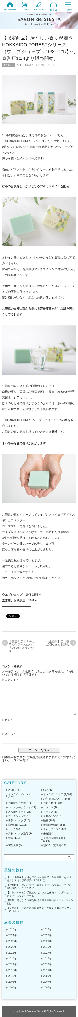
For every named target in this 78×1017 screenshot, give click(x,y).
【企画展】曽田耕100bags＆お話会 (57, 643)
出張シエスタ (15, 820)
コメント (11, 679)
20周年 (12, 790)
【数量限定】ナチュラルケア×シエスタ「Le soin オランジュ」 (22, 646)
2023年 (47, 935)
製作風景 (13, 845)
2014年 (12, 964)
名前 (8, 720)
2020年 (12, 946)
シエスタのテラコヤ (19, 807)
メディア (48, 811)
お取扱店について (53, 798)
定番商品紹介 (50, 824)
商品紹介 (13, 824)
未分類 (47, 833)
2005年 (47, 987)
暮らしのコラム (52, 829)
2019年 (47, 946)
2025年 (47, 929)
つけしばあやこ (25, 65)
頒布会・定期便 (52, 845)
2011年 (47, 970)
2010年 (12, 976)
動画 (45, 820)
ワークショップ (17, 816)
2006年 (12, 987)
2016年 (12, 958)
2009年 (47, 976)
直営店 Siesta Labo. (54, 837)
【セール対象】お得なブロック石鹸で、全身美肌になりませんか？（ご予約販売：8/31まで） (39, 879)
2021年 (47, 941)
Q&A (45, 790)
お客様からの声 (17, 803)
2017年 (47, 952)
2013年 (47, 964)
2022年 (12, 941)
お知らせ (9, 65)
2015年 (47, 958)
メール (10, 733)
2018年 (12, 952)
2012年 (12, 970)
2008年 (12, 981)
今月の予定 (49, 816)
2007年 (47, 981)
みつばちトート (17, 811)
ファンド (48, 807)
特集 (10, 837)
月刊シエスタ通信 (18, 833)
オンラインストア (53, 794)
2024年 (12, 935)
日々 (10, 829)
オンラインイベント (19, 794)
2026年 (12, 929)
